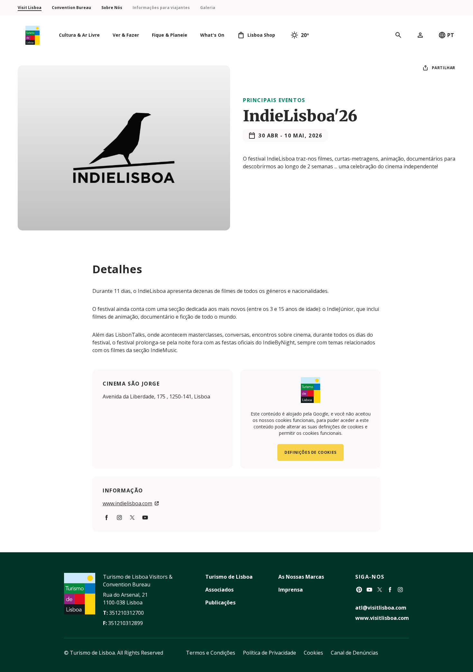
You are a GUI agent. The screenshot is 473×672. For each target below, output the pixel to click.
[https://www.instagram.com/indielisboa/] (119, 517)
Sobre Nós (111, 7)
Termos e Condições (210, 652)
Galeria (207, 7)
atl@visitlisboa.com (380, 607)
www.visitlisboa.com (382, 617)
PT (450, 35)
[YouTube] (369, 589)
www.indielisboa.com (127, 503)
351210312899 (125, 623)
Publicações (220, 602)
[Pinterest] (359, 589)
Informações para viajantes (161, 7)
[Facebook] (106, 517)
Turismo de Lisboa (229, 576)
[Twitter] (380, 589)
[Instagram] (400, 589)
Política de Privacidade (269, 652)
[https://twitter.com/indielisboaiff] (132, 517)
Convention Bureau (71, 7)
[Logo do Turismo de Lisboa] (32, 35)
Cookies (313, 652)
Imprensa (290, 589)
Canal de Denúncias (354, 652)
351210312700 (126, 612)
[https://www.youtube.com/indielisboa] (145, 517)
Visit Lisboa (30, 7)
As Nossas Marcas (301, 576)
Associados (219, 589)
